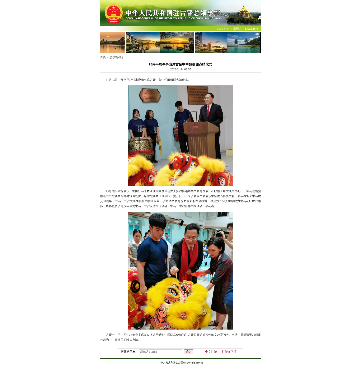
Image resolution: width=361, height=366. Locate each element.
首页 (103, 57)
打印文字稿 (229, 351)
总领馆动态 (116, 57)
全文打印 (211, 351)
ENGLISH (251, 28)
